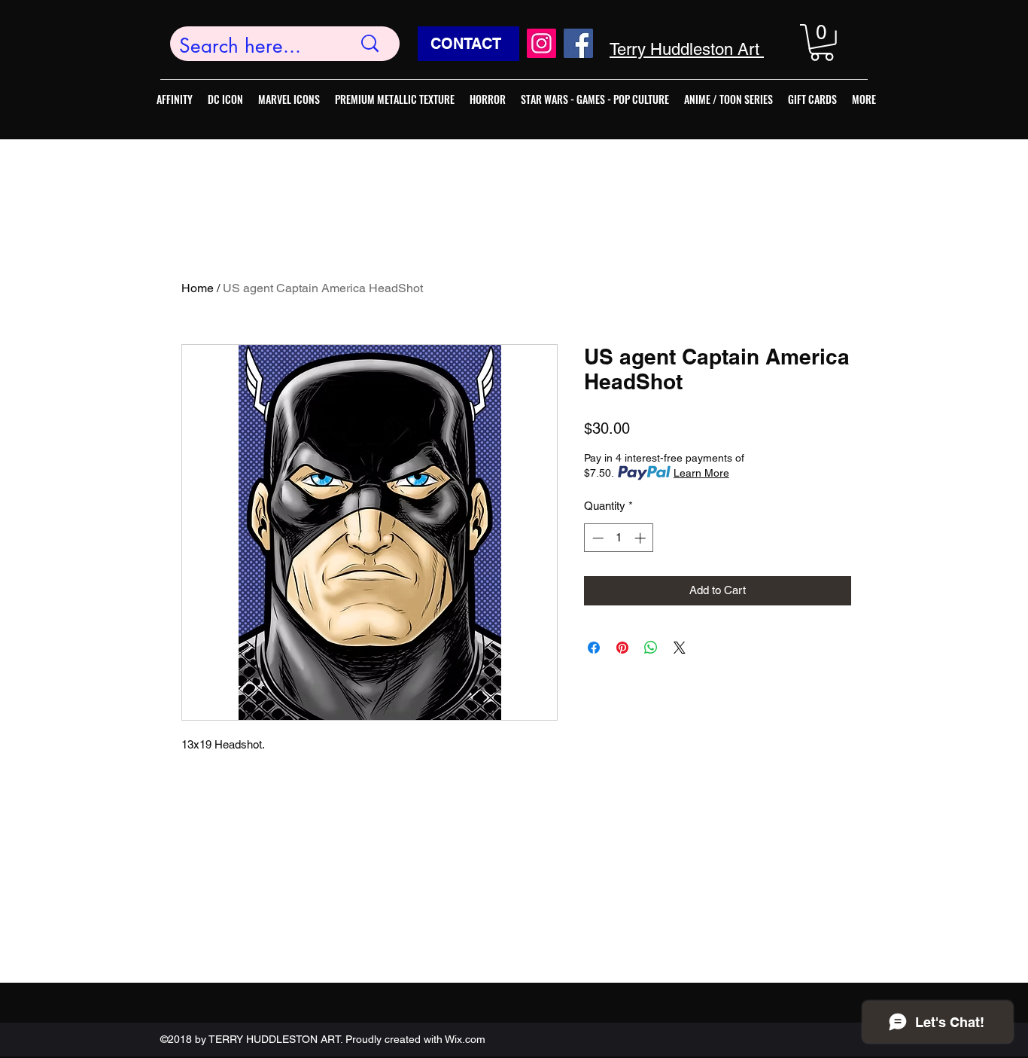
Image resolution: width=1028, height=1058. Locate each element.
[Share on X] (680, 648)
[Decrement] (596, 538)
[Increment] (641, 538)
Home (197, 288)
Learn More (701, 473)
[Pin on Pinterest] (622, 648)
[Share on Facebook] (594, 648)
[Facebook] (578, 43)
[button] (822, 42)
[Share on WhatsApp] (651, 648)
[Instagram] (541, 43)
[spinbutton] (619, 538)
